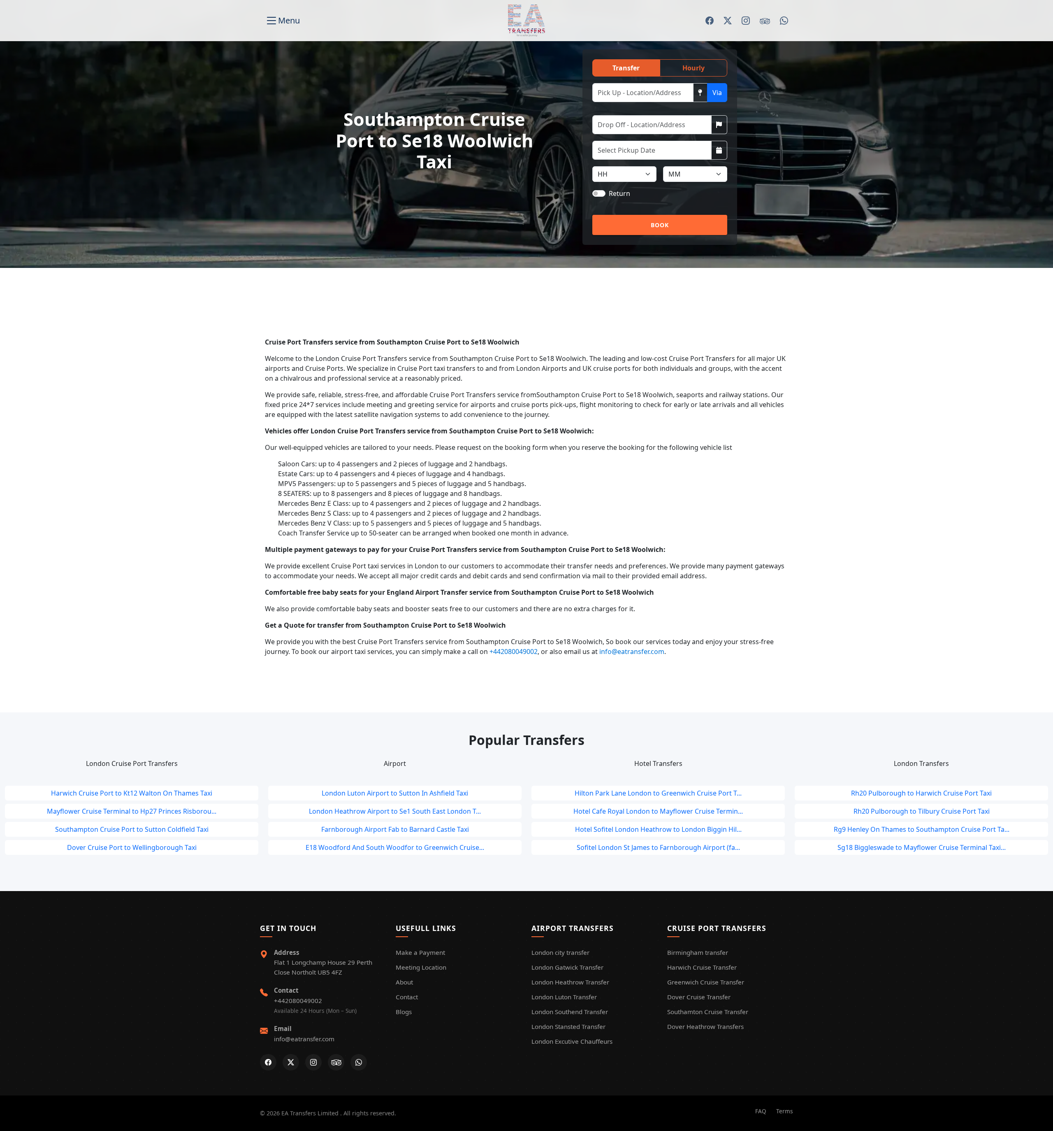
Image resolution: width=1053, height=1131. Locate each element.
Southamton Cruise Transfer (707, 1012)
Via (717, 92)
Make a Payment (420, 952)
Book (660, 225)
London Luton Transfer (564, 997)
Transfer (626, 67)
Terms (784, 1111)
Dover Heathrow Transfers (705, 1026)
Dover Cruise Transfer (699, 997)
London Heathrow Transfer (570, 982)
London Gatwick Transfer (567, 967)
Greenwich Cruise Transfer (705, 982)
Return (619, 193)
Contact (407, 997)
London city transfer (560, 952)
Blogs (404, 1012)
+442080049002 (513, 651)
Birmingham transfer (697, 952)
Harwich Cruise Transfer (702, 967)
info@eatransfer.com (631, 651)
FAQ (760, 1111)
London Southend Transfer (569, 1012)
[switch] (598, 193)
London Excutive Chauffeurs (571, 1041)
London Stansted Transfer (568, 1026)
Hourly (693, 67)
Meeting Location (421, 967)
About (404, 982)
